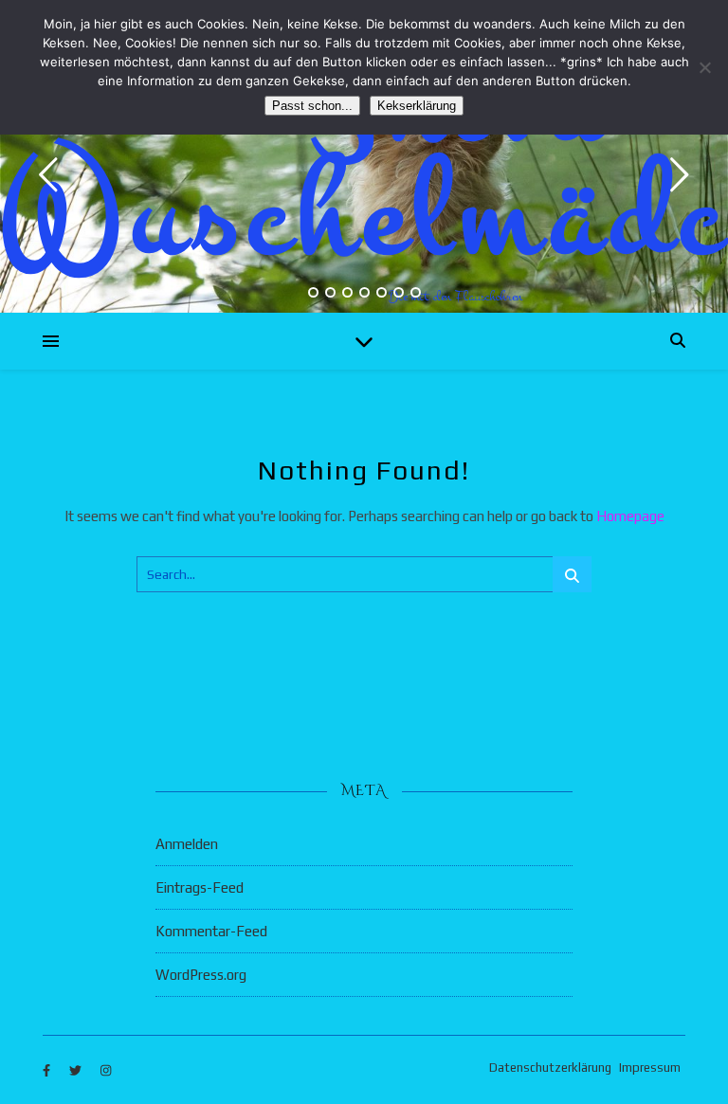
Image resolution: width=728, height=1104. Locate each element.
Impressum (650, 1067)
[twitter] (76, 1070)
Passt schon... (312, 106)
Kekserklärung (416, 106)
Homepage (630, 516)
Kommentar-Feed (211, 931)
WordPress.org (200, 975)
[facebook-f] (48, 1070)
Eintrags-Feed (199, 887)
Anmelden (186, 844)
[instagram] (105, 1070)
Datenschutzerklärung (550, 1067)
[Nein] (704, 67)
